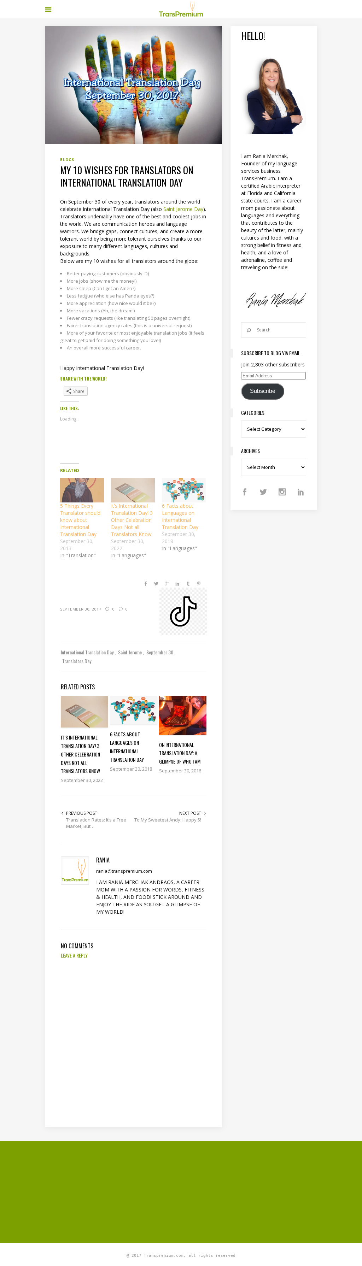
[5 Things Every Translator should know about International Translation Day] (82, 490)
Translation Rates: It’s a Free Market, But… (96, 823)
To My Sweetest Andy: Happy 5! (167, 820)
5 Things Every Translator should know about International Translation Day (80, 519)
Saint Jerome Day (183, 209)
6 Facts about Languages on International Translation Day (180, 516)
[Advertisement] (203, 1191)
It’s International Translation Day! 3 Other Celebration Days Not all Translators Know (132, 519)
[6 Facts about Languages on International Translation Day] (184, 490)
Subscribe (262, 391)
